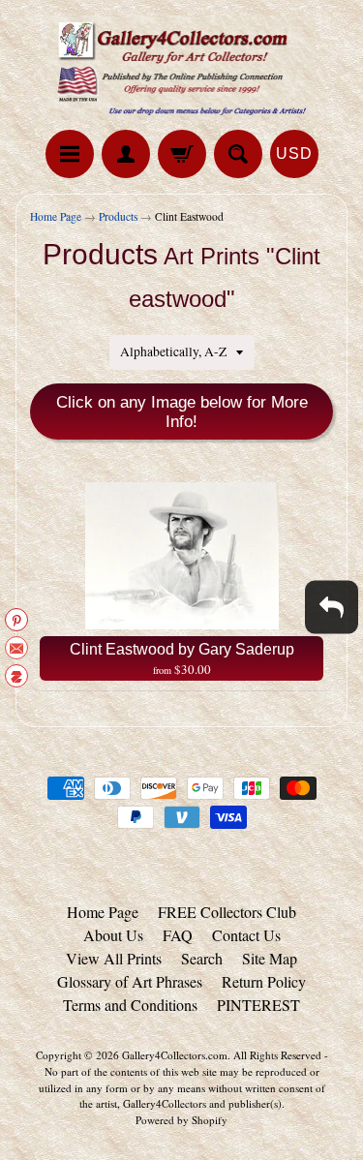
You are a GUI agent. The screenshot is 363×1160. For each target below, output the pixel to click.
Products (118, 216)
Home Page (55, 216)
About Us (113, 935)
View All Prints (114, 958)
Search (202, 958)
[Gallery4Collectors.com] (182, 67)
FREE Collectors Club (227, 911)
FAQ (178, 935)
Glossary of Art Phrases (129, 981)
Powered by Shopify (181, 1120)
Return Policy (264, 981)
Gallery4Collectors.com (174, 1055)
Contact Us (246, 935)
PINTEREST (258, 1004)
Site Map (269, 958)
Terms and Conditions (130, 1004)
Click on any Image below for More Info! (182, 412)
